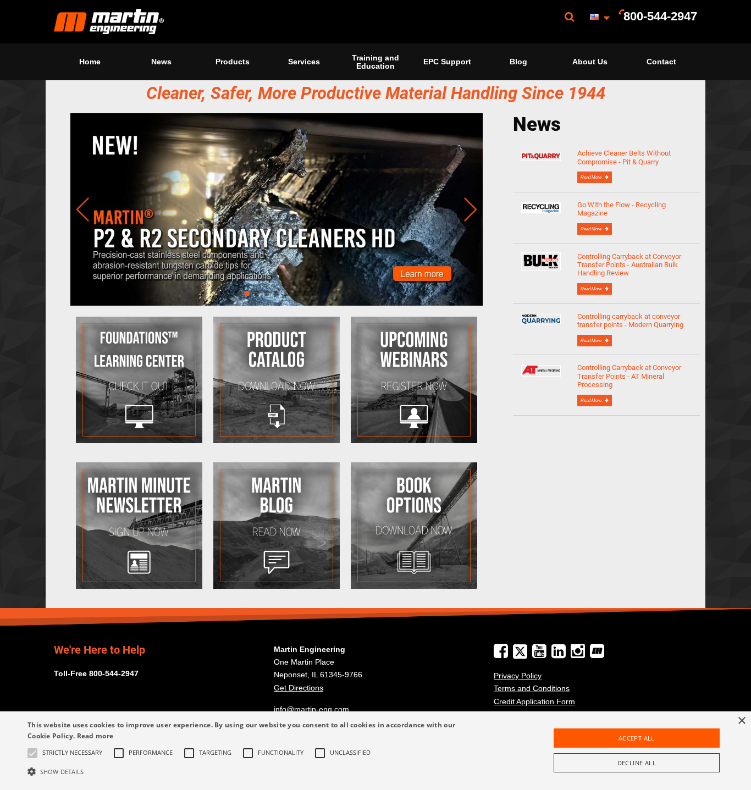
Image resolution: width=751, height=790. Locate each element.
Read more (95, 736)
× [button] (741, 721)
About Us (590, 61)
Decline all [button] (636, 763)
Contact (661, 61)
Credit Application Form (534, 701)
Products (233, 61)
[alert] (375, 750)
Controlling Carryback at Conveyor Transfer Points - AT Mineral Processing (629, 376)
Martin (109, 21)
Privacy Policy (518, 675)
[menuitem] (109, 21)
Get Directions (298, 687)
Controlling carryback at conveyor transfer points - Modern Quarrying (630, 320)
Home (90, 61)
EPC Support (447, 61)
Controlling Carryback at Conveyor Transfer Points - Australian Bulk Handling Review (629, 265)
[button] (253, 771)
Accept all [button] (637, 738)
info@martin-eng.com (311, 709)
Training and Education (375, 61)
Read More (592, 177)
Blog (518, 61)
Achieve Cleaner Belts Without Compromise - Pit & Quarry (624, 157)
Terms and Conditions (532, 688)
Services (304, 61)
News (161, 61)
